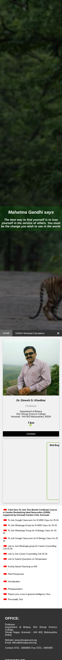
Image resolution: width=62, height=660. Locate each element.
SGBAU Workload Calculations (30, 333)
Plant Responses (15, 574)
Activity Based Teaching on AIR (22, 566)
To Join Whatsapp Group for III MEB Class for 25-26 (32, 525)
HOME (6, 333)
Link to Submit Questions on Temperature (27, 559)
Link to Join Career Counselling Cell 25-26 (27, 554)
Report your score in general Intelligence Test (28, 594)
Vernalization (13, 581)
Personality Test (15, 599)
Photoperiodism (15, 589)
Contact (31, 433)
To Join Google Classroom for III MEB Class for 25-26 (33, 520)
